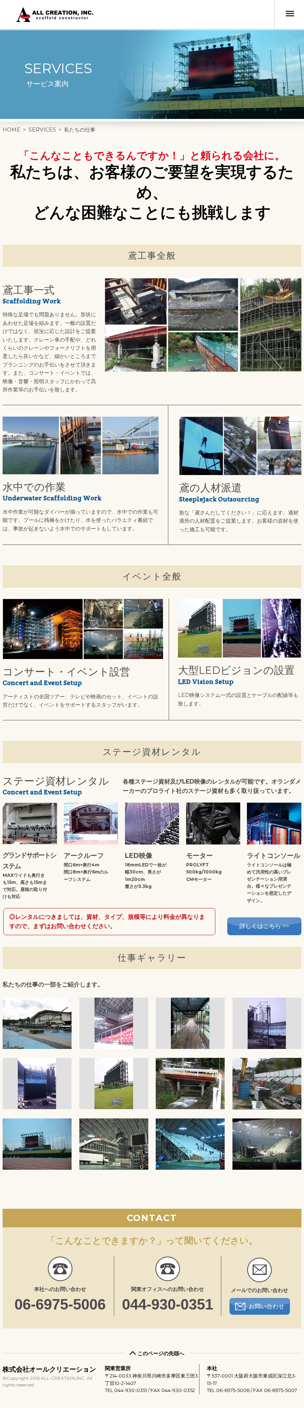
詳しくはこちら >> (264, 926)
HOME (11, 129)
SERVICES (42, 129)
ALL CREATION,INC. (56, 15)
